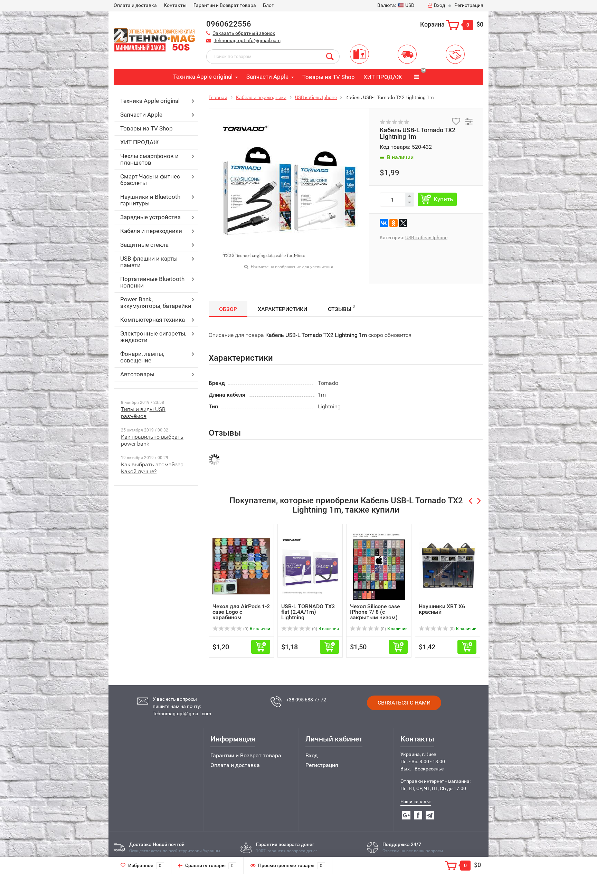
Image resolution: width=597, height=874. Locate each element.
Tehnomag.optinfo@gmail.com (247, 40)
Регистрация (468, 5)
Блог (268, 5)
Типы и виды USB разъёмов (143, 412)
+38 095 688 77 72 (306, 699)
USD (395, 5)
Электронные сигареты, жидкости (153, 336)
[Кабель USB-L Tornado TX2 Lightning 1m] (289, 190)
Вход (439, 5)
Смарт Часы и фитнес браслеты (150, 179)
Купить (443, 199)
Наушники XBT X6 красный (442, 609)
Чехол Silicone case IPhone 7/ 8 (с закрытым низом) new (375, 614)
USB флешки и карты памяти (149, 262)
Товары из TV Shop (328, 77)
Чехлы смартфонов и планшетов (149, 159)
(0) (245, 629)
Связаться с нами (404, 702)
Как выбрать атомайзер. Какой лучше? (153, 468)
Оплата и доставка (235, 765)
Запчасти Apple (267, 76)
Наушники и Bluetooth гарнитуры (150, 200)
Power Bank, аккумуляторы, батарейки (155, 302)
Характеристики (282, 309)
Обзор (228, 309)
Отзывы (341, 308)
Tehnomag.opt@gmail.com (182, 713)
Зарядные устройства (150, 217)
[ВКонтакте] (384, 223)
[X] (403, 223)
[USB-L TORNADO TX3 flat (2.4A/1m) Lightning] (310, 565)
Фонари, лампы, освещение (142, 357)
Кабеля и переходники (151, 230)
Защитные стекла (144, 244)
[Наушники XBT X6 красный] (447, 565)
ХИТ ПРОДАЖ (382, 77)
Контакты (175, 5)
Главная (218, 97)
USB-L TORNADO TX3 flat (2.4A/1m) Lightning (308, 612)
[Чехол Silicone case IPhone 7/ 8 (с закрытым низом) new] (379, 565)
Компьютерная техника (152, 319)
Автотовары (137, 374)
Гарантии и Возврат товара (224, 5)
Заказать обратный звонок (244, 33)
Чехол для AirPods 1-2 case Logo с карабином (241, 612)
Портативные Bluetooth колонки (152, 282)
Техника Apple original (203, 76)
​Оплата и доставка (135, 5)
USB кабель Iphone (316, 97)
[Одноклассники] (393, 223)
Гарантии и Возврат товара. (246, 755)
